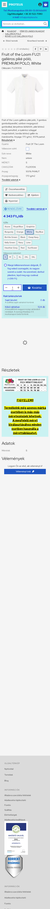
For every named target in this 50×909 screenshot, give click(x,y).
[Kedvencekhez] (14, 195)
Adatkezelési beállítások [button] (14, 819)
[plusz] (18, 287)
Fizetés (7, 805)
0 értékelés (23, 48)
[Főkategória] (3, 31)
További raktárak (35, 208)
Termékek (8, 775)
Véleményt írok (23, 471)
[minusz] (6, 287)
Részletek (7, 140)
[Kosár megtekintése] (45, 4)
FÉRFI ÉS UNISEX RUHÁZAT (32, 31)
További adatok (10, 179)
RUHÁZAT (12, 31)
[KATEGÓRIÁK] (4, 4)
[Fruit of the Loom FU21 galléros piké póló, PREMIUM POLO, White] (25, 94)
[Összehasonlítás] (15, 189)
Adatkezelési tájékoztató (15, 800)
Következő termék (35, 41)
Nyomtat (13, 200)
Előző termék (12, 41)
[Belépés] (40, 4)
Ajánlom (35, 195)
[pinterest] (40, 49)
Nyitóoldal (8, 769)
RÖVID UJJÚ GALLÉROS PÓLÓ (19, 36)
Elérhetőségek (10, 815)
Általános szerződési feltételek (17, 795)
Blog (6, 780)
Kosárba (37, 287)
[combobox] (25, 24)
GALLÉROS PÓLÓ (13, 34)
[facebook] (35, 49)
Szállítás (8, 810)
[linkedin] (46, 49)
